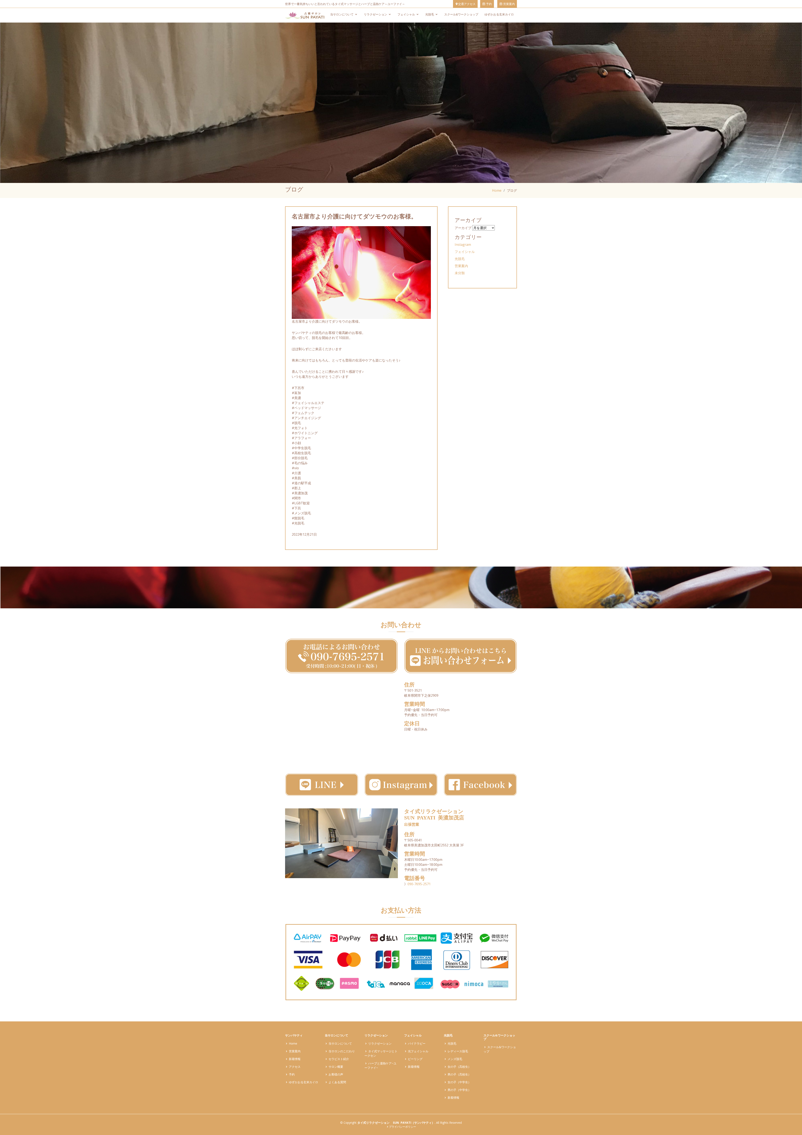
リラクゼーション (375, 14)
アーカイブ (463, 228)
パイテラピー (416, 1043)
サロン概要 (336, 1067)
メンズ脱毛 (455, 1059)
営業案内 (508, 4)
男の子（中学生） (459, 1090)
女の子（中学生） (459, 1082)
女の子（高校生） (459, 1067)
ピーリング (415, 1059)
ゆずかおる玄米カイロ (499, 14)
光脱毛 (429, 14)
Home (496, 190)
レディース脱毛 (458, 1051)
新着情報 (295, 1059)
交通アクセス (467, 4)
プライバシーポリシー (402, 1127)
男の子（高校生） (459, 1074)
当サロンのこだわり (342, 1051)
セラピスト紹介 (339, 1059)
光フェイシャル (418, 1051)
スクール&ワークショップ (461, 14)
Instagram (463, 244)
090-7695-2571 (419, 884)
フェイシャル (406, 14)
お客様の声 (336, 1074)
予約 (488, 4)
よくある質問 (337, 1082)
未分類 (460, 273)
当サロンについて (342, 14)
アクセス (295, 1067)
